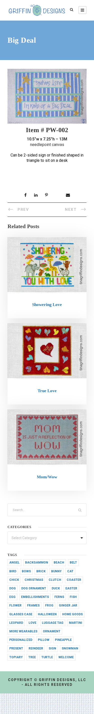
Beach (59, 562)
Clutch (55, 580)
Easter (71, 588)
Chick (14, 580)
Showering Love (47, 304)
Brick (41, 571)
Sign (52, 648)
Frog (49, 605)
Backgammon (36, 562)
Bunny (56, 571)
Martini (75, 623)
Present (16, 648)
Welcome (66, 657)
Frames (33, 605)
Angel (14, 562)
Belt (73, 562)
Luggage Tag (52, 623)
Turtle (47, 657)
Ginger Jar (68, 605)
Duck (56, 588)
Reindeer (36, 648)
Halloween (47, 614)
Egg (12, 597)
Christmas (34, 580)
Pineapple (63, 640)
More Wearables (23, 631)
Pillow (43, 640)
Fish (73, 597)
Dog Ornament (33, 588)
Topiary (16, 657)
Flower (15, 605)
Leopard (16, 623)
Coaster (74, 580)
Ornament (51, 631)
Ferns (59, 597)
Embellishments (35, 597)
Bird (12, 571)
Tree (32, 657)
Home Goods (72, 614)
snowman (70, 648)
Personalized (20, 640)
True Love (47, 390)
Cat (70, 571)
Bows (26, 571)
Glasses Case (20, 614)
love (32, 623)
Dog (12, 588)
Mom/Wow (47, 477)
